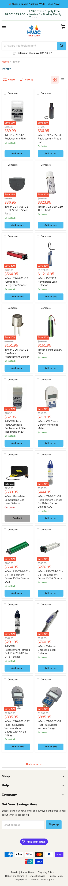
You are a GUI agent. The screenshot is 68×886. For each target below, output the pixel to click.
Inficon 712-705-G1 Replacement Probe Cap (49, 138)
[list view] (62, 80)
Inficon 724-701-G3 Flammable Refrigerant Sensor (16, 281)
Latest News (27, 872)
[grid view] (55, 80)
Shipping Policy (46, 872)
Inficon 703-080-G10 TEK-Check (50, 208)
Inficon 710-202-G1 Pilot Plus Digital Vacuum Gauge (49, 725)
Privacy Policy (56, 876)
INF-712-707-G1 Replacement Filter (16, 136)
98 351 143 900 (15, 14)
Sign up (54, 824)
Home (5, 61)
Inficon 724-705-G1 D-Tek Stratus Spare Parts (16, 210)
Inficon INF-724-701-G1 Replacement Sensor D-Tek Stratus (50, 575)
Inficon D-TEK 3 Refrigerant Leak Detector (47, 281)
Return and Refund (14, 876)
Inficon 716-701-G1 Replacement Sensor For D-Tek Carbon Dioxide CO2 (50, 501)
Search (13, 872)
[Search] (61, 46)
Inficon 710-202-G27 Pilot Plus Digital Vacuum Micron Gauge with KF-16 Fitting (17, 728)
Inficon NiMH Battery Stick (50, 351)
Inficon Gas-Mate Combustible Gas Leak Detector (15, 500)
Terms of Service (36, 876)
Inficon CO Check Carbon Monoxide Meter (48, 425)
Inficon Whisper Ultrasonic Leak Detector (47, 650)
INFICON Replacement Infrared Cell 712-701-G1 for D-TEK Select (17, 651)
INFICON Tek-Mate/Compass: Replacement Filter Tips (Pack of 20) (16, 426)
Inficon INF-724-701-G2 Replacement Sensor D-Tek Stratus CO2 (17, 576)
